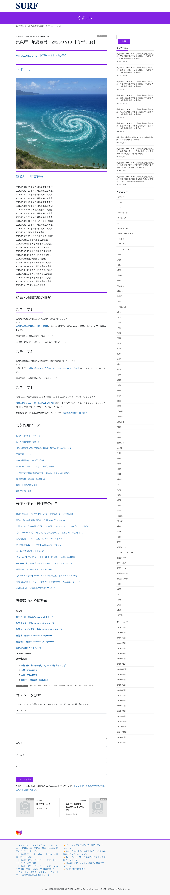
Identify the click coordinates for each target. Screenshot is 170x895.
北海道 (120, 275)
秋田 (119, 500)
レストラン (121, 239)
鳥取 (119, 610)
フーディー (123, 244)
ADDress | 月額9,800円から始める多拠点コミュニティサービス (44, 563)
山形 (119, 354)
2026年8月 (121, 627)
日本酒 (120, 411)
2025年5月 (121, 695)
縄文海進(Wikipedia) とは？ (75, 413)
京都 (119, 260)
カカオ (120, 202)
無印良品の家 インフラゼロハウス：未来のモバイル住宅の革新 (45, 514)
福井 (119, 485)
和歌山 (45, 686)
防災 (80, 686)
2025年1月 (121, 716)
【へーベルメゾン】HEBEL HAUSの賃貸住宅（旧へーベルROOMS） (47, 576)
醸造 (119, 526)
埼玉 (119, 312)
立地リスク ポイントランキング (30, 436)
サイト (19, 767)
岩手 (55, 686)
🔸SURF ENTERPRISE (74, 869)
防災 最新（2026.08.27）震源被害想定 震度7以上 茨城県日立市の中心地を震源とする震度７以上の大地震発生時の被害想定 (135, 56)
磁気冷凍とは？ (43, 804)
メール (20, 755)
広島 (119, 385)
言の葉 (120, 516)
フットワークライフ (125, 234)
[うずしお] (98, 803)
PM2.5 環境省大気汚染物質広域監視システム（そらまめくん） (44, 448)
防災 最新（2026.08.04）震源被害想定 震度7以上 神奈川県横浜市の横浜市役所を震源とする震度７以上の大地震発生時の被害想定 (135, 165)
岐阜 (119, 364)
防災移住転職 (122, 579)
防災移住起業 (122, 573)
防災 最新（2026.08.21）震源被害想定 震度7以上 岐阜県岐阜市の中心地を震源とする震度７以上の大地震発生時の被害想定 (135, 125)
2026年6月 (121, 638)
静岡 (85, 686)
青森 (119, 584)
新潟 (119, 406)
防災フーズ (121, 568)
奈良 (119, 328)
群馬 (75, 686)
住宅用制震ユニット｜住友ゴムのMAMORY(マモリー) (40, 545)
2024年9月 (121, 737)
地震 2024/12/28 (29, 675)
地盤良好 (122, 307)
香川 (119, 600)
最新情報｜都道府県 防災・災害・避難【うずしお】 (44, 665)
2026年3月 (121, 654)
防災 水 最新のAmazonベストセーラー (34, 636)
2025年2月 (121, 711)
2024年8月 (121, 742)
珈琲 (119, 464)
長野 (119, 537)
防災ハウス (121, 563)
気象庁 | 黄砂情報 (23, 491)
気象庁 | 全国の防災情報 (26, 485)
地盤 (119, 301)
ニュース (120, 223)
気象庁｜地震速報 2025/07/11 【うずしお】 (75, 807)
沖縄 (119, 437)
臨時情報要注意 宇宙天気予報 (30, 460)
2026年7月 (121, 633)
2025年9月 (121, 675)
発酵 (119, 469)
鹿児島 (91, 686)
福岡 (119, 490)
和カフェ (120, 286)
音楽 (119, 594)
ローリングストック (125, 249)
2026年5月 (121, 643)
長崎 (119, 532)
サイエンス (121, 218)
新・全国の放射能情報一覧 (28, 442)
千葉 (39, 686)
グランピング (122, 213)
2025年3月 (121, 706)
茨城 (119, 511)
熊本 (119, 458)
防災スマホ (121, 558)
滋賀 (119, 453)
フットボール (122, 228)
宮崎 (119, 338)
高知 (119, 605)
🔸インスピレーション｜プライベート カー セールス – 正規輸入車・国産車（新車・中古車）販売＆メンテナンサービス (37, 848)
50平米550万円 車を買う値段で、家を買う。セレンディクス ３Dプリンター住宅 (52, 526)
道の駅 (120, 521)
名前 (19, 743)
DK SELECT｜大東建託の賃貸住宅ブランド (35, 588)
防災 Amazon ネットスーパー (29, 648)
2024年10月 (122, 732)
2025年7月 (121, 685)
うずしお (102, 36)
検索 (124, 41)
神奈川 (69, 686)
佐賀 (119, 265)
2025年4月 (121, 701)
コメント (21, 711)
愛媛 (119, 396)
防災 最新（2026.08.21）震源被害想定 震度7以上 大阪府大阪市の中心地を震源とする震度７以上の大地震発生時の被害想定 (135, 97)
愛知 (119, 401)
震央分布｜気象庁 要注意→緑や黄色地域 (35, 466)
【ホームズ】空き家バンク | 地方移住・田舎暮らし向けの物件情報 (45, 557)
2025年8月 (121, 680)
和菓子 (120, 296)
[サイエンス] (25, 803)
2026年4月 (121, 648)
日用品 (120, 417)
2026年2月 (121, 659)
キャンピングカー (126, 553)
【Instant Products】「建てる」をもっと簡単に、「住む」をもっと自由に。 (50, 533)
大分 (119, 317)
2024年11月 (122, 727)
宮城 (50, 686)
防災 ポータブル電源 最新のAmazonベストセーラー (40, 629)
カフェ (120, 207)
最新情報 (62, 686)
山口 (119, 349)
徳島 (119, 390)
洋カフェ (120, 443)
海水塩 (120, 448)
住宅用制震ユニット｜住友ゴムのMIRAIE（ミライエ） (40, 539)
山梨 (119, 359)
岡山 (119, 370)
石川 (119, 474)
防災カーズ (121, 547)
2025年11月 (122, 664)
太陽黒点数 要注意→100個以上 (30, 479)
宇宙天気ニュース (24, 454)
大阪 (119, 322)
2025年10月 (122, 669)
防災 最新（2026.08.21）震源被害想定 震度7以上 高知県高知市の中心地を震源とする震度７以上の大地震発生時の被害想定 (135, 111)
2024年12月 (122, 721)
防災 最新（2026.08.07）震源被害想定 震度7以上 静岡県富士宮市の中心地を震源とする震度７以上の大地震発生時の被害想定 (135, 151)
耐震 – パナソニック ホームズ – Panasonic (35, 569)
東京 (119, 427)
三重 (119, 255)
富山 (119, 343)
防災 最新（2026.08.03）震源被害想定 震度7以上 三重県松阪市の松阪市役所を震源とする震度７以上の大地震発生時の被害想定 (135, 179)
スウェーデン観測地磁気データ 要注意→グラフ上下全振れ (43, 473)
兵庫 (119, 270)
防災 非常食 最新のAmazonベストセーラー (36, 623)
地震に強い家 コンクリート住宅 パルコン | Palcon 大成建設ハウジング (48, 582)
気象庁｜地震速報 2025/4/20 (34, 680)
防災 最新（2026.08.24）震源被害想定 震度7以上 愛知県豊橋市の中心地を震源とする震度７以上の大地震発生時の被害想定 (135, 83)
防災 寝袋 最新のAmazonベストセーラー (35, 642)
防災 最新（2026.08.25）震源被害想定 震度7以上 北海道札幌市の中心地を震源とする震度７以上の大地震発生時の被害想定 (135, 70)
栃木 (119, 432)
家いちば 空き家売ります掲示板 (30, 551)
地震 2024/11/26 (29, 670)
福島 (119, 495)
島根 (119, 380)
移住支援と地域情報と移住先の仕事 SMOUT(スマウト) (40, 520)
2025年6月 (121, 690)
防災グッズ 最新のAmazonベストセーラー (36, 617)
